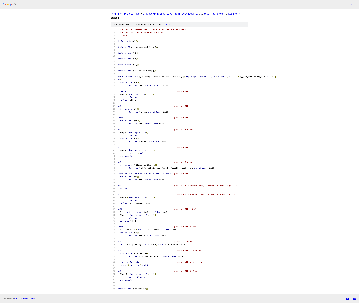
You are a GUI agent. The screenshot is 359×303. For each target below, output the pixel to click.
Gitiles (17, 298)
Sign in (353, 4)
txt (347, 298)
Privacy (24, 298)
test (206, 13)
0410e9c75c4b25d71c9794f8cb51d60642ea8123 (171, 13)
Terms (32, 298)
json (354, 298)
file (168, 24)
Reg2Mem (234, 13)
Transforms (218, 13)
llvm (113, 13)
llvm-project (125, 13)
